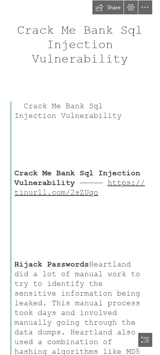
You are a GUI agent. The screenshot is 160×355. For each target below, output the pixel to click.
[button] (107, 7)
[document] (80, 177)
